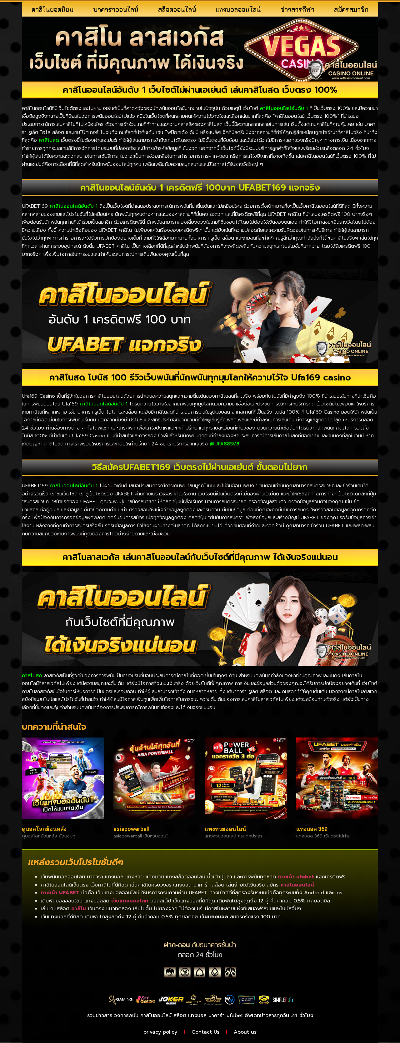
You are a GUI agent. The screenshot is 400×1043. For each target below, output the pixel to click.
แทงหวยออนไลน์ (225, 829)
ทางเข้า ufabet (296, 877)
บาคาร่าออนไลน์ (115, 9)
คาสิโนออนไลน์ (297, 885)
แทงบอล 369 (312, 829)
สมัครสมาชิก (351, 9)
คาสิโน (78, 908)
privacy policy (160, 1032)
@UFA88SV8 (224, 444)
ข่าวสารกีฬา (297, 9)
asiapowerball (131, 829)
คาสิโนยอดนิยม (52, 9)
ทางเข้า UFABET (60, 892)
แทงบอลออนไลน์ (238, 9)
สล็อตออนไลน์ (177, 9)
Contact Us (205, 1032)
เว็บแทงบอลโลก (129, 901)
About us (245, 1032)
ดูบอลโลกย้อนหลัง (44, 829)
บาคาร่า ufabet (225, 1015)
